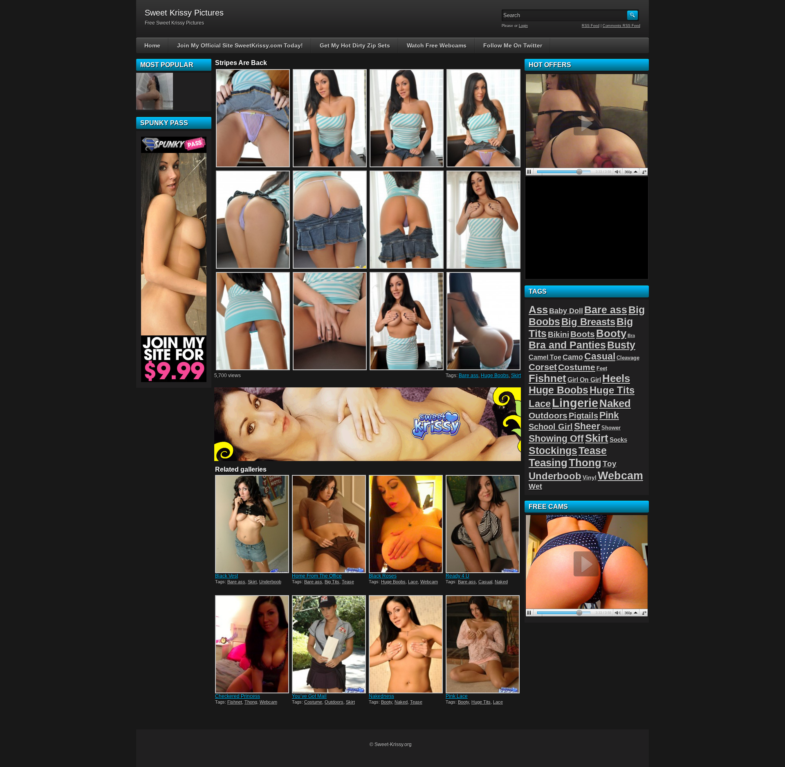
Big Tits (332, 581)
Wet (535, 486)
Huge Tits (481, 702)
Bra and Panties (567, 345)
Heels (616, 378)
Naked (501, 581)
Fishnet (234, 702)
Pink (609, 415)
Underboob (270, 581)
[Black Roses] (406, 524)
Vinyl (590, 477)
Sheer (587, 426)
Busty (621, 345)
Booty (386, 702)
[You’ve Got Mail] (329, 644)
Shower (611, 428)
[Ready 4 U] (483, 524)
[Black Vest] (252, 524)
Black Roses (383, 576)
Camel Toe (545, 357)
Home (152, 45)
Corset (543, 367)
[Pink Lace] (483, 644)
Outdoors (334, 702)
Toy (610, 463)
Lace (413, 581)
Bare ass (468, 375)
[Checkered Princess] (252, 644)
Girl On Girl (584, 379)
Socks (618, 439)
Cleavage (628, 358)
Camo (573, 357)
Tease (348, 581)
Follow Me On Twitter (512, 45)
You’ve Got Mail (309, 696)
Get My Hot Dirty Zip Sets (355, 45)
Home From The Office (317, 576)
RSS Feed (590, 26)
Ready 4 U (457, 576)
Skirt (516, 375)
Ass (538, 310)
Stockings (553, 450)
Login (523, 26)
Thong (250, 702)
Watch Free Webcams (437, 45)
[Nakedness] (406, 644)
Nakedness (381, 696)
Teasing (548, 462)
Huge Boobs (495, 375)
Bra (631, 335)
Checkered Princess (237, 696)
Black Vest (226, 576)
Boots (582, 334)
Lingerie (575, 402)
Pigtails (583, 415)
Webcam (429, 581)
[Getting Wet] (154, 91)
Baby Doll (566, 311)
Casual (485, 581)
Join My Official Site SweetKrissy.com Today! (240, 45)
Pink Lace (457, 696)
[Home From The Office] (329, 524)
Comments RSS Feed (621, 26)
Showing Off (556, 438)
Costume (313, 702)
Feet (602, 368)
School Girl (551, 426)
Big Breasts (588, 321)
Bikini (558, 334)
